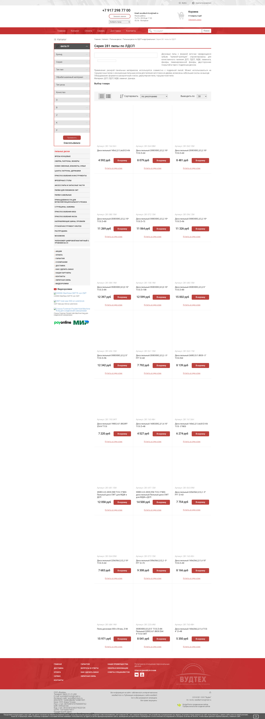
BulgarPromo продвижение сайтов (195, 704)
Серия (59, 62)
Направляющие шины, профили (70, 221)
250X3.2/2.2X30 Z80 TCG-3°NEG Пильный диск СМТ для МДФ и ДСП (112, 494)
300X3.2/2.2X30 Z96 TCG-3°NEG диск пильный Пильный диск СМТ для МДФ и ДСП (152, 494)
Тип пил (59, 69)
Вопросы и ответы (90, 668)
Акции (59, 251)
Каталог (75, 31)
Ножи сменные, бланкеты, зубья (70, 166)
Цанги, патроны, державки (68, 171)
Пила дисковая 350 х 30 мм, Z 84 (112, 629)
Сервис (101, 31)
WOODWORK (60, 236)
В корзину (122, 160)
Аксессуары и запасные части (70, 185)
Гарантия (60, 258)
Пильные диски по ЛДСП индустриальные (139, 39)
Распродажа (61, 231)
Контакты (131, 31)
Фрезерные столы (63, 181)
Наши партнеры (63, 273)
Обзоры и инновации (118, 668)
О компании (61, 262)
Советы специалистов (119, 672)
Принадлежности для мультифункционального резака (71, 201)
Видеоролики (62, 283)
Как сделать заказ (64, 269)
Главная (61, 31)
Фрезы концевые (63, 156)
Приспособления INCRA (66, 217)
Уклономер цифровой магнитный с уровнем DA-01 (72, 242)
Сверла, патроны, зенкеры (67, 161)
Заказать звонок (119, 16)
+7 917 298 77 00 (116, 10)
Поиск (207, 31)
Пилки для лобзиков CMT (66, 190)
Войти (184, 3)
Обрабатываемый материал (69, 77)
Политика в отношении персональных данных (152, 665)
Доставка (115, 31)
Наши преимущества (118, 664)
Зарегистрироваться (203, 3)
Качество (60, 92)
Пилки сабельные (63, 195)
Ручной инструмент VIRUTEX (68, 226)
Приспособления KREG (65, 212)
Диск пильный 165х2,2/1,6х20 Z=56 (113, 150)
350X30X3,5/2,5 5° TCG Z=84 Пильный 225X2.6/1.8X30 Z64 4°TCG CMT (149, 631)
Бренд (59, 54)
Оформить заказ (194, 20)
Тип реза (60, 85)
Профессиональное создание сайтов (196, 706)
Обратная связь (63, 280)
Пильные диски (62, 152)
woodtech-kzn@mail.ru (149, 13)
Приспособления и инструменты (71, 176)
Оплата (88, 31)
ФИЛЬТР (64, 46)
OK (256, 716)
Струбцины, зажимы (65, 207)
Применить (72, 138)
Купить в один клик (113, 168)
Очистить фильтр (72, 143)
